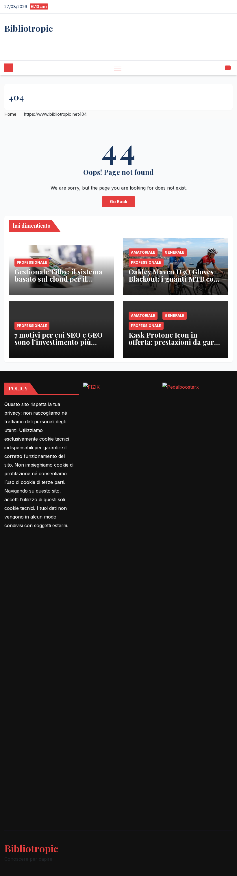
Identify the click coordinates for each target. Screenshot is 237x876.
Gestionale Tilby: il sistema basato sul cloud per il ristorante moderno (58, 279)
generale (174, 252)
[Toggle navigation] (118, 67)
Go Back (118, 201)
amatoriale (143, 252)
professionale (32, 262)
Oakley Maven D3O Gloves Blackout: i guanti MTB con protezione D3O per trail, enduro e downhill (173, 282)
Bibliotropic (28, 28)
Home (10, 114)
